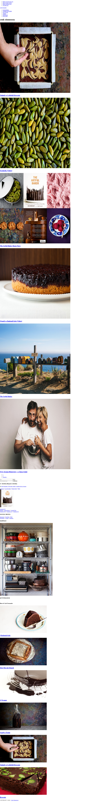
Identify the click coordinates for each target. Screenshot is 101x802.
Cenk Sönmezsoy (15, 800)
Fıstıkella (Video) (6, 171)
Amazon (2, 488)
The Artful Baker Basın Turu (10, 246)
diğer (19, 488)
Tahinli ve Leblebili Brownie (10, 95)
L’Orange (3, 700)
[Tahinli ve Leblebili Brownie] (23, 762)
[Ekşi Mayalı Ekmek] (23, 665)
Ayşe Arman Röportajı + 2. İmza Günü (13, 472)
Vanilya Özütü (5, 733)
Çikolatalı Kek (5, 635)
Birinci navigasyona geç (8, 1)
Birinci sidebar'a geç (7, 4)
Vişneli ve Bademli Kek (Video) (11, 321)
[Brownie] (23, 794)
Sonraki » (5, 477)
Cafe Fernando (3, 7)
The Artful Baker (6, 396)
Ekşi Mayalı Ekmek (7, 668)
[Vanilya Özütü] (23, 729)
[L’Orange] (23, 697)
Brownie (3, 797)
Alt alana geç (5, 5)
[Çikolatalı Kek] (23, 632)
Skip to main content (7, 3)
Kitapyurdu (14, 488)
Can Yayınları (8, 488)
